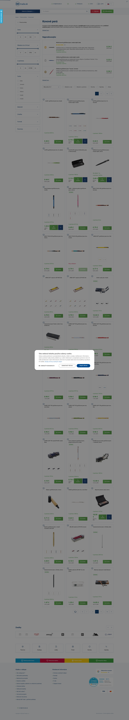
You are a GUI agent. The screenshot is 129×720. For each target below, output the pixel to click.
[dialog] (64, 360)
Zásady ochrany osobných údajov (53, 361)
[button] (46, 366)
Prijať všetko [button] (83, 365)
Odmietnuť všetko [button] (67, 365)
